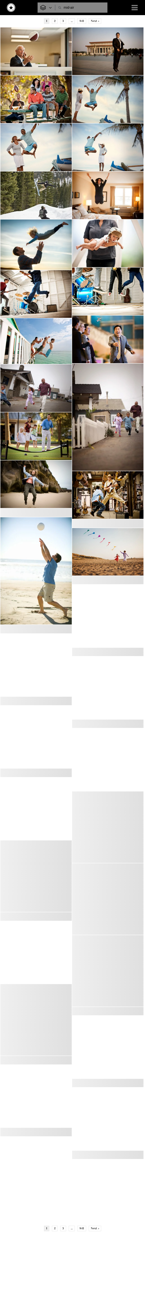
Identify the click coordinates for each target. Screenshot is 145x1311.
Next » (95, 21)
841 (81, 21)
